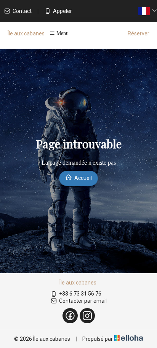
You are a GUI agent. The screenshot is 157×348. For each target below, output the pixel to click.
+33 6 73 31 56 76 (80, 294)
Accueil (82, 178)
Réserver (138, 33)
